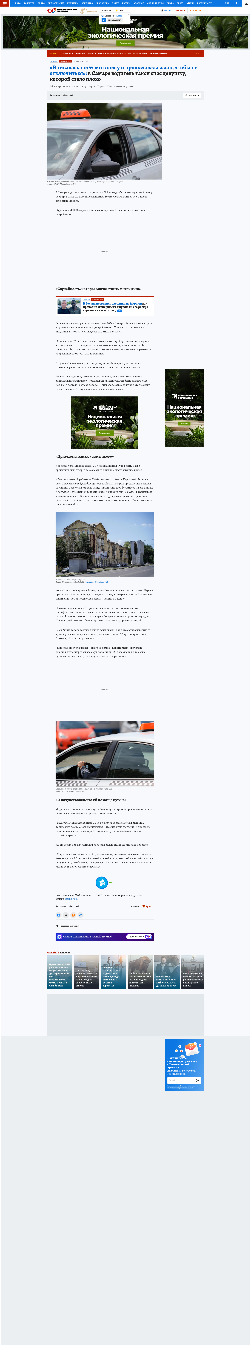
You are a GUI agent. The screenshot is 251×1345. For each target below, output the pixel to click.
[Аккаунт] (246, 3)
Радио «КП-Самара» (158, 53)
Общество (87, 3)
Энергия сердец (140, 53)
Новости (91, 53)
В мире (115, 3)
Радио (167, 10)
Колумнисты (204, 3)
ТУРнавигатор (66, 53)
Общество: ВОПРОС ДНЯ (70, 926)
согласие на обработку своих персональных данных (181, 1087)
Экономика (102, 3)
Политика (72, 3)
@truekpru (71, 899)
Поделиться (193, 95)
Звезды (126, 3)
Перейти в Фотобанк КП (96, 581)
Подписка (195, 10)
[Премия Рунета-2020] (87, 10)
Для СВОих (80, 53)
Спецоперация (56, 3)
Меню (4, 3)
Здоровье (139, 3)
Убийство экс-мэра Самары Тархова (114, 53)
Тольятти (29, 3)
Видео (41, 3)
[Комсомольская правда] (62, 10)
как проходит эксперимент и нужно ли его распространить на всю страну (116, 307)
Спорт (180, 3)
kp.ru (148, 906)
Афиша (190, 3)
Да (104, 20)
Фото (18, 3)
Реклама (180, 10)
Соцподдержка (155, 3)
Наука (170, 3)
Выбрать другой (114, 20)
